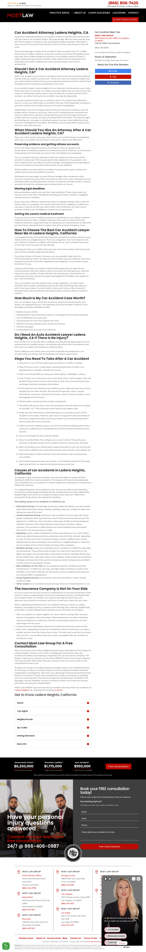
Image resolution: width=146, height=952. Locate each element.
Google (114, 71)
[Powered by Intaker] (126, 947)
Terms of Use (90, 938)
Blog (65, 938)
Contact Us (75, 938)
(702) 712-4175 (67, 925)
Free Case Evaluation (109, 846)
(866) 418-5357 (67, 885)
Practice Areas (59, 12)
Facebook (114, 83)
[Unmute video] (105, 879)
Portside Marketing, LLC (95, 941)
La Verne (58, 690)
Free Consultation (118, 766)
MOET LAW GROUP (104, 35)
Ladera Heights (22, 690)
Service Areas (54, 938)
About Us (80, 12)
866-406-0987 (42, 846)
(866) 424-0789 (29, 888)
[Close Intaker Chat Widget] (138, 879)
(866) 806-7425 (123, 2)
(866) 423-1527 (28, 910)
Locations (119, 12)
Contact (133, 12)
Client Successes (99, 12)
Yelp (114, 77)
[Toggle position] (134, 879)
